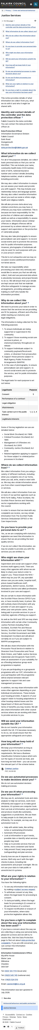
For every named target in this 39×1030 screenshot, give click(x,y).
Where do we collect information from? (20, 42)
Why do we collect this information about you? (20, 37)
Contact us (20, 1015)
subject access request (25, 889)
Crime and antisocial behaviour (24, 10)
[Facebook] (8, 1026)
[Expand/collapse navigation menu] (35, 20)
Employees (7, 1019)
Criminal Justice (11, 768)
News (25, 1017)
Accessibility (10, 1015)
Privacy (8, 10)
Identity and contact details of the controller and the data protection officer (21, 26)
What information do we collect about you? (21, 31)
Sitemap (13, 1017)
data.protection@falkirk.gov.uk (14, 147)
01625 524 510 (11, 979)
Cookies (29, 1015)
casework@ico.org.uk (16, 984)
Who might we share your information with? (19, 54)
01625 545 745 (11, 975)
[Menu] (36, 4)
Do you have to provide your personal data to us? (21, 47)
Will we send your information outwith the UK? (21, 60)
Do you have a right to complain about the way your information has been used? (21, 91)
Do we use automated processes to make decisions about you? (21, 72)
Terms (19, 1017)
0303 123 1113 (11, 971)
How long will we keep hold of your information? (18, 66)
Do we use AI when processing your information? (18, 79)
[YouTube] (4, 1026)
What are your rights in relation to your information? (20, 85)
